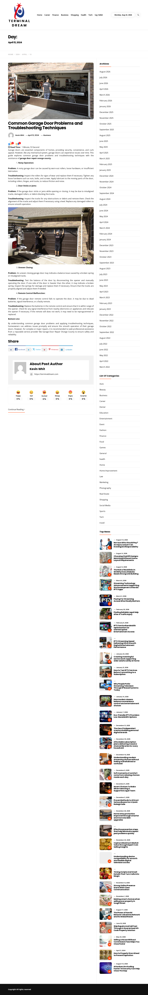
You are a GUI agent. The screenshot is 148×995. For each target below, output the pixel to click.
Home (39, 15)
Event (102, 424)
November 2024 (106, 181)
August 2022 (105, 338)
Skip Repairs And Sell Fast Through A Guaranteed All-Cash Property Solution (126, 928)
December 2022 (106, 315)
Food (102, 441)
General (103, 453)
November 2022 (106, 320)
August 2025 (105, 135)
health (83, 15)
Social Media (105, 505)
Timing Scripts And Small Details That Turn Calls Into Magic (126, 874)
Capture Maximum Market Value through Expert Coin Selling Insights (126, 845)
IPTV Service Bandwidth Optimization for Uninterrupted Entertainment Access (125, 628)
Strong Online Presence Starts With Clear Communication (124, 887)
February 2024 (106, 234)
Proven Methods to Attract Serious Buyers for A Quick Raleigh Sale (126, 802)
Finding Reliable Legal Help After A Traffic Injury (126, 613)
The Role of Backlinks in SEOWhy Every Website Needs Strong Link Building (126, 571)
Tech (90, 15)
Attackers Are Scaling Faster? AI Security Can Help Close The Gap (127, 968)
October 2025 (105, 124)
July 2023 (103, 274)
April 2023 (104, 291)
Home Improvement (108, 470)
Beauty (103, 389)
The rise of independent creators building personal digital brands (126, 730)
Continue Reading (16, 409)
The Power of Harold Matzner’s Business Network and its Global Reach (127, 914)
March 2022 (105, 367)
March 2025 (105, 158)
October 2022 (105, 326)
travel (102, 523)
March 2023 (105, 297)
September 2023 (107, 262)
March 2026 (105, 95)
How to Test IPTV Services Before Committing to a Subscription (125, 672)
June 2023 (104, 280)
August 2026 (105, 71)
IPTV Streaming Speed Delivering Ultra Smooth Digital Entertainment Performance (125, 644)
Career (47, 15)
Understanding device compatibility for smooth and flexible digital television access (125, 859)
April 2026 (104, 89)
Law (101, 476)
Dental (102, 407)
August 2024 (105, 199)
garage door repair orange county (35, 158)
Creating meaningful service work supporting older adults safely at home (126, 658)
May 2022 (104, 355)
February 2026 (106, 100)
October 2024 (105, 187)
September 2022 (107, 332)
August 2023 (105, 268)
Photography (105, 488)
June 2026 (104, 83)
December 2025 (106, 112)
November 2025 (106, 118)
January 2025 (105, 170)
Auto (102, 384)
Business (64, 15)
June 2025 (104, 141)
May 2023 (104, 286)
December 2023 (106, 245)
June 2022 (104, 349)
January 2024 (105, 239)
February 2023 (106, 303)
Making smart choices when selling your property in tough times (127, 901)
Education (104, 413)
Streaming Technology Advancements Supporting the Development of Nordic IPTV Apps (126, 586)
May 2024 (104, 216)
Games (103, 447)
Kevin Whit (19, 135)
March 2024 (105, 228)
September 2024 (107, 193)
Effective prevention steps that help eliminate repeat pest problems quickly (126, 831)
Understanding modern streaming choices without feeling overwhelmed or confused (126, 760)
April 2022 (104, 361)
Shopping (75, 15)
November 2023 (106, 251)
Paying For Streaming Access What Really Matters (127, 600)
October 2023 (105, 257)
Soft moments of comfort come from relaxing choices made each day (127, 775)
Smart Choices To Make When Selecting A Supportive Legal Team (125, 788)
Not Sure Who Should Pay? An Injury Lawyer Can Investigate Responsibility (126, 544)
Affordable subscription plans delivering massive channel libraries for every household (126, 745)
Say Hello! (99, 15)
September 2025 (107, 129)
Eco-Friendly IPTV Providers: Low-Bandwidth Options (127, 716)
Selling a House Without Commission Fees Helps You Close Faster (126, 941)
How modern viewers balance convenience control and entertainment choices (126, 702)
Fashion (103, 430)
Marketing (104, 482)
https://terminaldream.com (46, 374)
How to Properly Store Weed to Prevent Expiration (126, 954)
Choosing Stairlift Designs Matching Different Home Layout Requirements (126, 558)
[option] (28, 990)
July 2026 (103, 77)
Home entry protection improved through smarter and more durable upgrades (126, 816)
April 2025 (104, 152)
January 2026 (105, 106)
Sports (102, 511)
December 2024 (106, 176)
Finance (55, 15)
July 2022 (103, 344)
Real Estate (104, 494)
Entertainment (106, 418)
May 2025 (104, 147)
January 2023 (105, 309)
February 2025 (106, 164)
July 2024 (103, 205)
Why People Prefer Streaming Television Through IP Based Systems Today (126, 686)
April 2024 (104, 222)
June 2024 (104, 210)
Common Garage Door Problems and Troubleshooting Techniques (45, 125)
